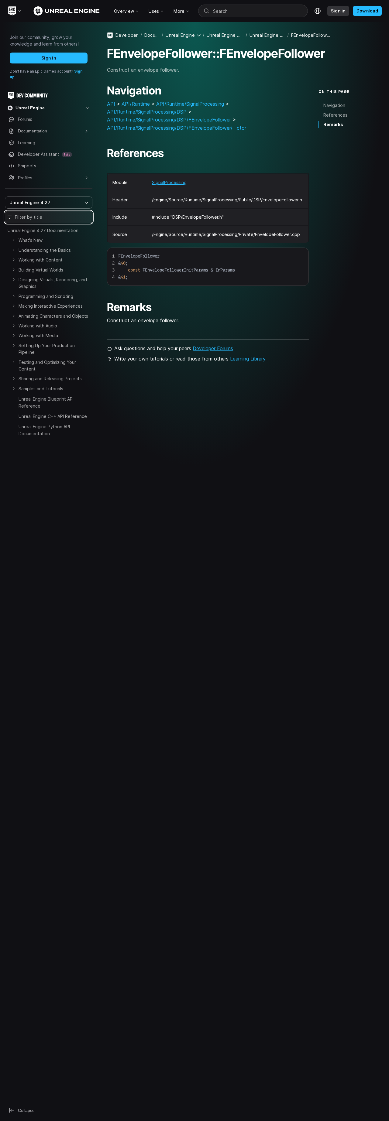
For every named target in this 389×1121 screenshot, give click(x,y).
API (111, 104)
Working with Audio (38, 325)
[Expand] (13, 240)
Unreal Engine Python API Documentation (44, 430)
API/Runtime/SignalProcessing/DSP (147, 112)
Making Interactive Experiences (51, 306)
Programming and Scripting (46, 296)
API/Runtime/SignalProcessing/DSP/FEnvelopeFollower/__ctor (176, 128)
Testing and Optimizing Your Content (47, 365)
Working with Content (41, 259)
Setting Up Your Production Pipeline (47, 349)
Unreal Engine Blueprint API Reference (46, 402)
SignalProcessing (169, 182)
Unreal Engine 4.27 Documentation (43, 230)
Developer (126, 35)
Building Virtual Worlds (41, 269)
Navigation (334, 105)
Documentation (151, 35)
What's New (31, 240)
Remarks (333, 124)
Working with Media (38, 335)
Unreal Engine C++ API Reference (53, 416)
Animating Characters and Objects (53, 316)
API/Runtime (136, 104)
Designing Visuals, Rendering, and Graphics (53, 283)
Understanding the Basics (45, 250)
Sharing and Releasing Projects (50, 378)
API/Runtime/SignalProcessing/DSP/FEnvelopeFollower (169, 120)
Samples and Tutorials (41, 388)
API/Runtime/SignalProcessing (190, 104)
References (335, 114)
